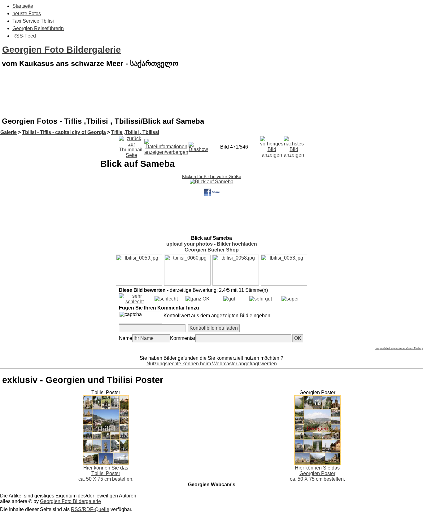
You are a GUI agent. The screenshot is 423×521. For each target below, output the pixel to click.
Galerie (8, 132)
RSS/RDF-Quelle (90, 509)
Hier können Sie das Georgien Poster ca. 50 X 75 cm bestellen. (317, 473)
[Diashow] (198, 145)
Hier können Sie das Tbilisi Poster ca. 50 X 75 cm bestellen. (105, 473)
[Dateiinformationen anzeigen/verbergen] (166, 145)
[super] (290, 298)
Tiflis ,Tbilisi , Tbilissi (135, 132)
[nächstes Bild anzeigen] (294, 145)
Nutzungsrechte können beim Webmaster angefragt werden (211, 363)
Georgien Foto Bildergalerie (61, 50)
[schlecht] (166, 298)
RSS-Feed (24, 35)
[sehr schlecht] (134, 301)
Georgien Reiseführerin (38, 28)
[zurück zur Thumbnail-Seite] (131, 145)
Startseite (22, 6)
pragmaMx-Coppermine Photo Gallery (399, 348)
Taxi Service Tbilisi (33, 21)
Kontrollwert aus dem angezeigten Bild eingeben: (218, 315)
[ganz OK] (197, 298)
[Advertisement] (211, 97)
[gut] (229, 298)
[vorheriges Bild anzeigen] (271, 145)
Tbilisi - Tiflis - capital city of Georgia (64, 132)
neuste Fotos (26, 13)
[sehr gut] (260, 298)
